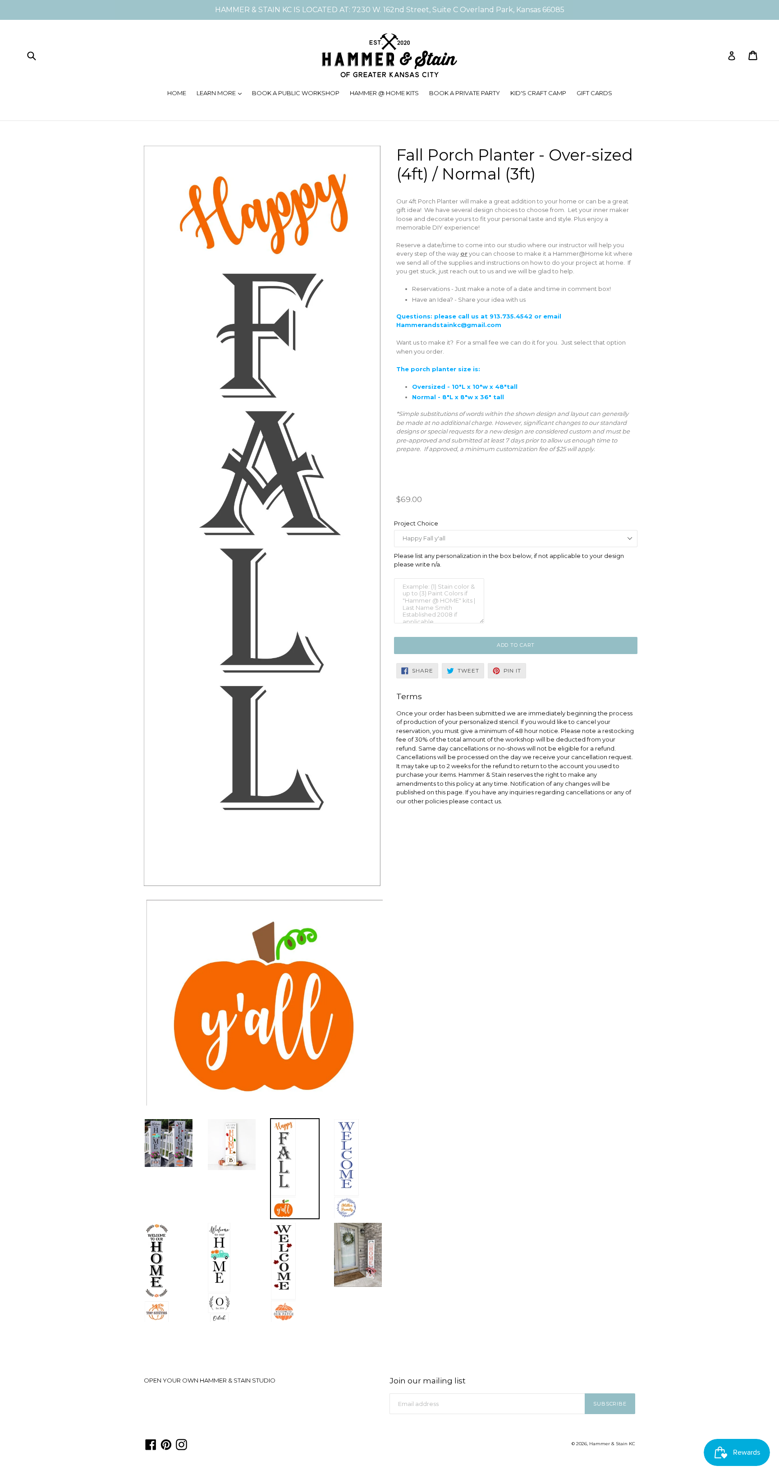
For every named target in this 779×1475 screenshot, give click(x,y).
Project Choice (416, 523)
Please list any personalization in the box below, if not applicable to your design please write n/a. (509, 560)
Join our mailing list (428, 1380)
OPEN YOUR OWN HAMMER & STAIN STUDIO (209, 1380)
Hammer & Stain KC (612, 1444)
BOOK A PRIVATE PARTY (464, 93)
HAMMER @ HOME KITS (384, 93)
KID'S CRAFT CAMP (538, 93)
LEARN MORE (221, 93)
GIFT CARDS (594, 93)
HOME (176, 93)
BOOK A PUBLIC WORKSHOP (295, 93)
